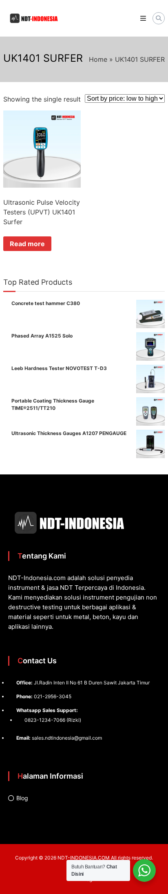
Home (98, 59)
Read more (27, 244)
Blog (22, 797)
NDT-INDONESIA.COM (83, 858)
